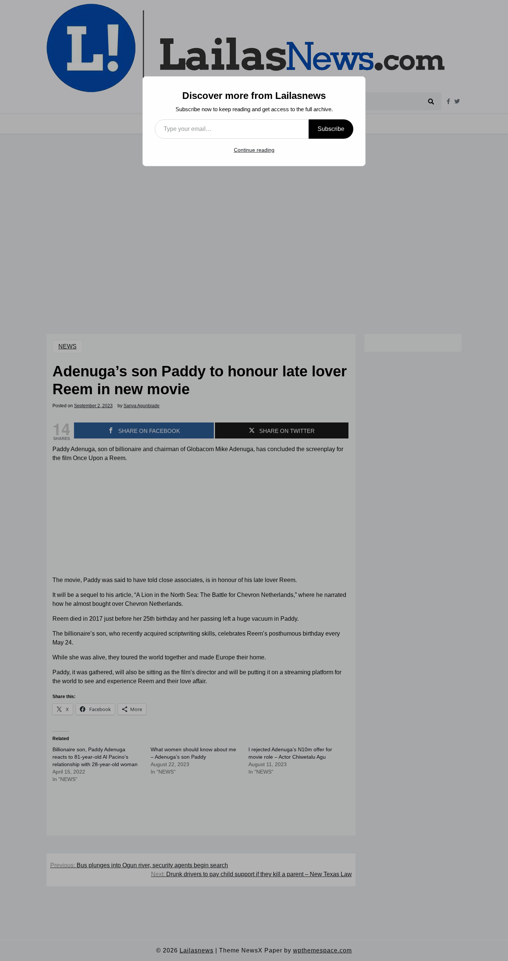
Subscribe (331, 129)
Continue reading (254, 150)
